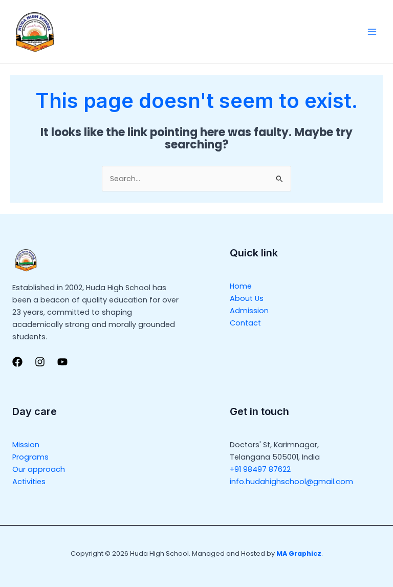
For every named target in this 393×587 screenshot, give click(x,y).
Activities (29, 481)
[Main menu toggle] (372, 31)
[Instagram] (40, 362)
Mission (25, 445)
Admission (249, 311)
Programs (30, 457)
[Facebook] (17, 362)
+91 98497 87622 (260, 469)
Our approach (38, 469)
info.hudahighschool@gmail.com (291, 481)
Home (241, 286)
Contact (245, 323)
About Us (247, 298)
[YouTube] (62, 362)
